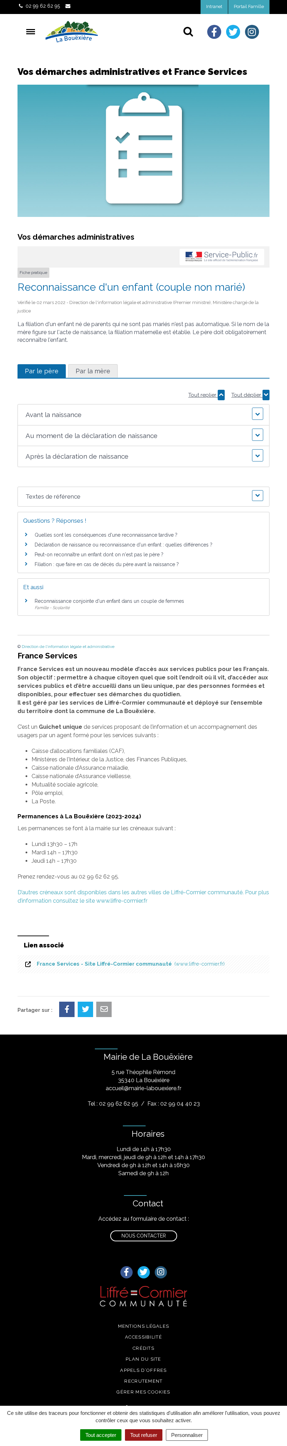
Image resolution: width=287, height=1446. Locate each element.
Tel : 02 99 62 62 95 (113, 1103)
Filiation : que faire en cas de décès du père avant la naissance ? (107, 564)
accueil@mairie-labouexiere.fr (143, 1088)
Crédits (143, 1348)
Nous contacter (143, 1236)
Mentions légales (143, 1326)
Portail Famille (249, 6)
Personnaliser (187, 1435)
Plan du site (143, 1359)
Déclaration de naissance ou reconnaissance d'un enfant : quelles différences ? (123, 545)
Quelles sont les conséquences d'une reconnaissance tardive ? (106, 535)
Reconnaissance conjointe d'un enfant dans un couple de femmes (109, 601)
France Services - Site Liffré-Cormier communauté (129, 964)
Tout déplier (246, 395)
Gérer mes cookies (143, 1392)
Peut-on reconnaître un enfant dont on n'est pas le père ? (99, 554)
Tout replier (203, 395)
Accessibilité (143, 1337)
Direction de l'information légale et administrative (68, 646)
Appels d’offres (143, 1370)
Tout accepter (100, 1435)
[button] (143, 414)
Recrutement (143, 1381)
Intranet (214, 6)
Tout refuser (143, 1435)
